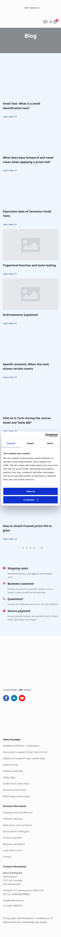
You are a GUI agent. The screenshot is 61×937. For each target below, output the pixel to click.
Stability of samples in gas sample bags (24, 758)
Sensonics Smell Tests (14, 789)
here (33, 573)
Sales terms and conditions (17, 825)
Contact (7, 856)
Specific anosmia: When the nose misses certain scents (26, 366)
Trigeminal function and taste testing (29, 265)
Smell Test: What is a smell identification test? (21, 106)
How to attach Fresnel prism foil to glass (27, 528)
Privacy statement (12, 837)
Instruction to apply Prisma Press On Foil (25, 752)
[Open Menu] (46, 21)
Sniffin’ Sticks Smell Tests (16, 783)
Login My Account (12, 850)
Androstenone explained (20, 315)
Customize (29, 499)
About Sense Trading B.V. (16, 831)
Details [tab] (30, 443)
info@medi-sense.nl (13, 900)
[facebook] (6, 698)
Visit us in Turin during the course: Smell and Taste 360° (27, 420)
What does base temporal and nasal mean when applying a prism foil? (28, 160)
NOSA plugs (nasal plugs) (16, 796)
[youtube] (22, 698)
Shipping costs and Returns (17, 812)
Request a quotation (14, 844)
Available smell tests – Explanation (21, 745)
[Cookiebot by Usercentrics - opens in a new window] (45, 435)
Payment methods (13, 818)
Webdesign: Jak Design (35, 922)
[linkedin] (14, 698)
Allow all (30, 491)
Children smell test (13, 771)
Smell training (10, 764)
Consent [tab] (11, 443)
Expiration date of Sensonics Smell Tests (27, 213)
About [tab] (50, 443)
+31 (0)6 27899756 (12, 905)
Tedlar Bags (9, 777)
